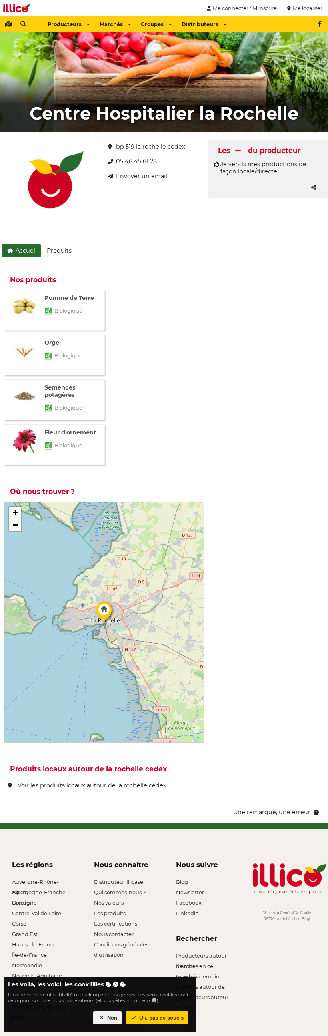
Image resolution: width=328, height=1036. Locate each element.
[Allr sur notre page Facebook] (319, 24)
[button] (104, 614)
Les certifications (115, 923)
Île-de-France (29, 955)
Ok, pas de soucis (161, 1018)
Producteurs (65, 24)
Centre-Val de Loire (36, 913)
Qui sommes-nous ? (120, 892)
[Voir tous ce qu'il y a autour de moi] (8, 24)
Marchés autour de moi (200, 988)
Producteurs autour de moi (201, 956)
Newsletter (190, 892)
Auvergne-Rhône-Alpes (35, 883)
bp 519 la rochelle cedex (150, 146)
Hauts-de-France (34, 944)
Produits (59, 250)
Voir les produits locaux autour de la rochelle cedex (91, 785)
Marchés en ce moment (194, 967)
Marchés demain (198, 976)
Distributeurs (200, 24)
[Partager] (313, 187)
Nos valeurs (109, 902)
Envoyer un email (141, 176)
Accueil (25, 250)
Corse (19, 923)
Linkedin (187, 913)
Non (111, 1018)
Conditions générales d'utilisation (121, 945)
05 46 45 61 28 (136, 161)
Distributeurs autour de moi (202, 998)
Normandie (27, 965)
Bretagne (24, 902)
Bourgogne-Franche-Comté (40, 893)
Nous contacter (114, 934)
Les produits (110, 913)
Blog (182, 882)
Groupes (152, 24)
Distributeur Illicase (118, 882)
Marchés (111, 24)
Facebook (189, 902)
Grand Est (25, 934)
